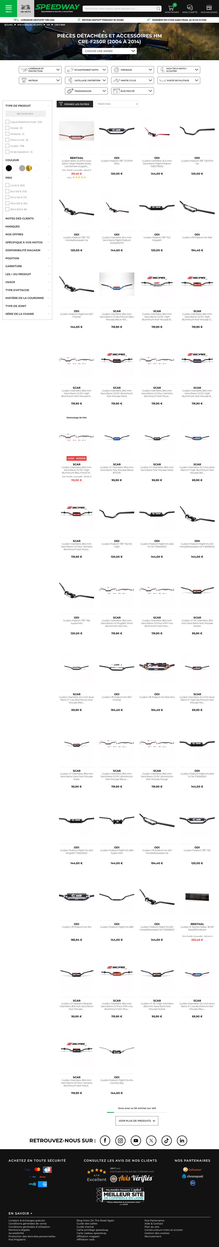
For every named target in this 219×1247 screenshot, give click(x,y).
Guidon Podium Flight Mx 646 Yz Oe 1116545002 (157, 545)
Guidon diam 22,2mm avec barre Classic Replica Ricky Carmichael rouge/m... (76, 164)
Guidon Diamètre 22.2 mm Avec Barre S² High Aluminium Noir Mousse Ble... (197, 470)
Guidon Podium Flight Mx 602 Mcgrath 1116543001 (76, 851)
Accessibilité (16, 1233)
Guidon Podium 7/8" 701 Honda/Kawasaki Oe (76, 238)
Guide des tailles (87, 1223)
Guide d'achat (85, 1226)
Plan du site (152, 1226)
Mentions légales (19, 1229)
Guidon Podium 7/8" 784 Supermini (76, 622)
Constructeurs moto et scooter (164, 1229)
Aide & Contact (154, 1223)
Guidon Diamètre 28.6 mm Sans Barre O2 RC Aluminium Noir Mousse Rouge (157, 776)
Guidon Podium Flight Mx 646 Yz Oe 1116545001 (197, 775)
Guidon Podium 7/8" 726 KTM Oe (197, 162)
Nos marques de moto (29, 25)
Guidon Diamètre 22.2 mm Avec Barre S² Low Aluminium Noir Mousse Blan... (76, 700)
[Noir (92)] (9, 168)
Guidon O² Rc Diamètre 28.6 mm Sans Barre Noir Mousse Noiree (197, 623)
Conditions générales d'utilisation (29, 1226)
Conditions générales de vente (28, 1223)
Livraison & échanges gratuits (27, 1220)
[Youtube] (136, 1141)
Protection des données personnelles (32, 1236)
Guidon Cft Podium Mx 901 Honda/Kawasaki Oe (157, 851)
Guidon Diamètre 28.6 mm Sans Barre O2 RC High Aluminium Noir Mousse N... (76, 393)
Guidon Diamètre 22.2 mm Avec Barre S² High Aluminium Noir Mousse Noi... (197, 700)
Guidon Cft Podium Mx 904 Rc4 (157, 697)
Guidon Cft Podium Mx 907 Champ (117, 698)
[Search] (158, 9)
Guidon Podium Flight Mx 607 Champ (76, 315)
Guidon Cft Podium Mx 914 (76, 927)
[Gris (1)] (22, 168)
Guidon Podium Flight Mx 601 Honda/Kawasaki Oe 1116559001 (157, 928)
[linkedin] (182, 1141)
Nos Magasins (17, 1239)
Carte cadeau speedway (91, 1233)
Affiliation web (86, 1239)
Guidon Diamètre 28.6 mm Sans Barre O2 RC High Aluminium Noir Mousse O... (197, 317)
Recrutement (153, 1236)
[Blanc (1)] (15, 168)
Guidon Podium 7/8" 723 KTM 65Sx (117, 162)
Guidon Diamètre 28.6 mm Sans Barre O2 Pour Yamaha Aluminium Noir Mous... (157, 393)
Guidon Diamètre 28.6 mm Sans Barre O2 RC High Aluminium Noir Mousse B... (157, 317)
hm (48, 25)
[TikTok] (167, 1141)
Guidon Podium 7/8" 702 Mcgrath (157, 238)
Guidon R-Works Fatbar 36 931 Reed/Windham (197, 928)
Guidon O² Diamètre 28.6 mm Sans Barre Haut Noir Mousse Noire (76, 776)
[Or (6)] (29, 168)
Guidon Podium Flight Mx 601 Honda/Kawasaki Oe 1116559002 (197, 545)
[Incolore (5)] (35, 168)
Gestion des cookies (157, 1233)
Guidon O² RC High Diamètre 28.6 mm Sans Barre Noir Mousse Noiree (157, 1006)
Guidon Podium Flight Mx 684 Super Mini (116, 851)
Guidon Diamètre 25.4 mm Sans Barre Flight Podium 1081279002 (157, 164)
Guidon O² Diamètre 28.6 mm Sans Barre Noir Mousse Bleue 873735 (116, 470)
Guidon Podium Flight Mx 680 (116, 927)
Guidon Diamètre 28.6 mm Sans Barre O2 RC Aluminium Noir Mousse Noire (117, 393)
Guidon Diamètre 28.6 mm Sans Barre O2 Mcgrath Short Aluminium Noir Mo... (117, 623)
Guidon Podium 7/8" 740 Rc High (117, 545)
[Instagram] (120, 1141)
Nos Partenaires (154, 1220)
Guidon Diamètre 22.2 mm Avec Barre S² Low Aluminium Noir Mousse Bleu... (197, 1006)
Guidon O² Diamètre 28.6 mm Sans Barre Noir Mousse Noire (156, 468)
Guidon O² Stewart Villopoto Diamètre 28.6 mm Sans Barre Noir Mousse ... (76, 1006)
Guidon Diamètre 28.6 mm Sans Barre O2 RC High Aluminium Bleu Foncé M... (77, 470)
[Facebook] (105, 1141)
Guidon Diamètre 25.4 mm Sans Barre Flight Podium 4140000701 (117, 240)
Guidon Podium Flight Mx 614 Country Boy (116, 1081)
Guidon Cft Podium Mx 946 (197, 237)
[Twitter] (151, 1141)
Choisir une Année (99, 51)
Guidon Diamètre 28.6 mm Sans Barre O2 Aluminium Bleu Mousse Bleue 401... (117, 317)
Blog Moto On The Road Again (95, 1220)
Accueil (8, 25)
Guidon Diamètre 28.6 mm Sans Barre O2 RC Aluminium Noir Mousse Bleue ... (117, 776)
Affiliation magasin (88, 1236)
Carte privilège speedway (92, 1229)
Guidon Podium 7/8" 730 (197, 850)
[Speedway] (57, 8)
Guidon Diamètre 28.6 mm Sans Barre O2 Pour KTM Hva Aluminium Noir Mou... (157, 623)
